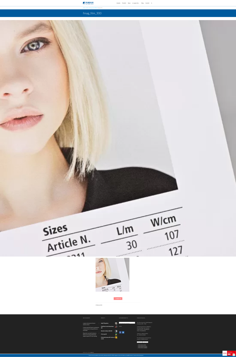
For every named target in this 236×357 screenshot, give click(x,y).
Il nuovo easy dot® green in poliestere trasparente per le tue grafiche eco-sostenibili (91, 329)
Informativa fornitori (142, 346)
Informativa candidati (142, 347)
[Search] (151, 3)
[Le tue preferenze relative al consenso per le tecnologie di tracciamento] (234, 355)
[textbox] (127, 323)
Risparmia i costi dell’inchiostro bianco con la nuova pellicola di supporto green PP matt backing (90, 335)
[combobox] (127, 323)
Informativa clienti (142, 345)
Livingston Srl (92, 352)
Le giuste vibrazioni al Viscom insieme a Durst (89, 324)
